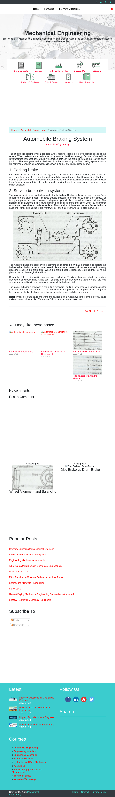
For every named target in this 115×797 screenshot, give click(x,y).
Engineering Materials (25, 751)
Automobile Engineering (33, 130)
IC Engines (19, 766)
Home (36, 9)
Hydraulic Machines (24, 758)
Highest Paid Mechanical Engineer (36, 717)
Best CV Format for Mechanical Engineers (30, 600)
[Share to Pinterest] (98, 311)
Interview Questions (69, 9)
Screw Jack (15, 589)
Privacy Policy (99, 792)
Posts (16, 620)
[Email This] (87, 311)
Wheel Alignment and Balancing (32, 491)
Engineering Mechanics (25, 755)
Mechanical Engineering (57, 33)
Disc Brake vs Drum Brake (80, 469)
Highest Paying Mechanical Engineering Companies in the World (41, 594)
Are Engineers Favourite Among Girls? (28, 554)
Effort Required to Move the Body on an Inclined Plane (36, 577)
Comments (18, 625)
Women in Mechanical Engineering (36, 724)
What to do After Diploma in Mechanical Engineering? (35, 566)
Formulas (49, 9)
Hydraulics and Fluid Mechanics (30, 762)
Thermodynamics (22, 776)
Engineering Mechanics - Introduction (27, 560)
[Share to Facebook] (94, 311)
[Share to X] (91, 311)
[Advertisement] (57, 107)
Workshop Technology (25, 779)
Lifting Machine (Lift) (19, 571)
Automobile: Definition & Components (53, 352)
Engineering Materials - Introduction (26, 583)
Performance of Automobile (86, 351)
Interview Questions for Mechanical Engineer (31, 549)
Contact (85, 792)
